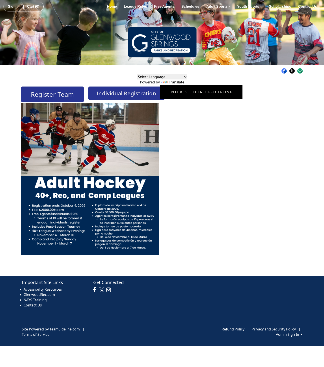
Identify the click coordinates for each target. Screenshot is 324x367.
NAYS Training (35, 299)
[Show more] (300, 71)
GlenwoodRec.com (39, 294)
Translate (176, 82)
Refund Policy (233, 329)
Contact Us (307, 6)
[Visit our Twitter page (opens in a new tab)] (102, 290)
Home (112, 6)
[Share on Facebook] (285, 71)
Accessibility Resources (43, 289)
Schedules (190, 6)
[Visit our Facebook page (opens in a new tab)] (95, 290)
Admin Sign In (288, 334)
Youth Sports (248, 6)
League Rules (135, 6)
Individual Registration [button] (126, 93)
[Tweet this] (293, 71)
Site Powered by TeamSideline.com (51, 329)
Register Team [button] (52, 94)
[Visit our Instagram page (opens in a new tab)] (109, 290)
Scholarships (280, 6)
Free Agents (164, 6)
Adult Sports (216, 6)
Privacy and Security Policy (274, 329)
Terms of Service (35, 334)
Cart (33, 6)
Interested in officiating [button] (201, 92)
